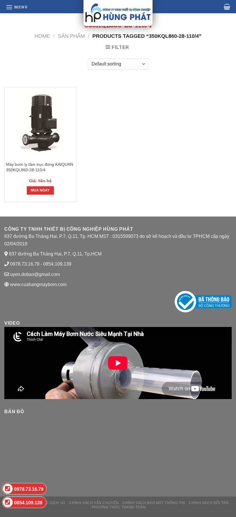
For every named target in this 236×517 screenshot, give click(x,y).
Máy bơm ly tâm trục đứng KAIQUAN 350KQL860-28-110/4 (39, 167)
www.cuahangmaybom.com (37, 284)
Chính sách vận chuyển (94, 503)
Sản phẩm (71, 36)
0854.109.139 (28, 502)
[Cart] (227, 6)
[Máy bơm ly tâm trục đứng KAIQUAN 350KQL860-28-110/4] (40, 123)
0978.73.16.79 (28, 489)
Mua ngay (40, 190)
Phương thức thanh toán (119, 507)
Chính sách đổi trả (209, 503)
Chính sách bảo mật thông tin (154, 503)
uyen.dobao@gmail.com (35, 274)
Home (42, 36)
